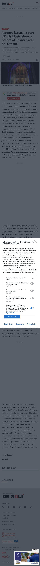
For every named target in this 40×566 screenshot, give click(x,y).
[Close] (36, 242)
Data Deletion (8, 324)
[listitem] (20, 278)
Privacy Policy (31, 324)
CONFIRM (12, 317)
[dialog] (20, 283)
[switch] (32, 283)
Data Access (20, 324)
